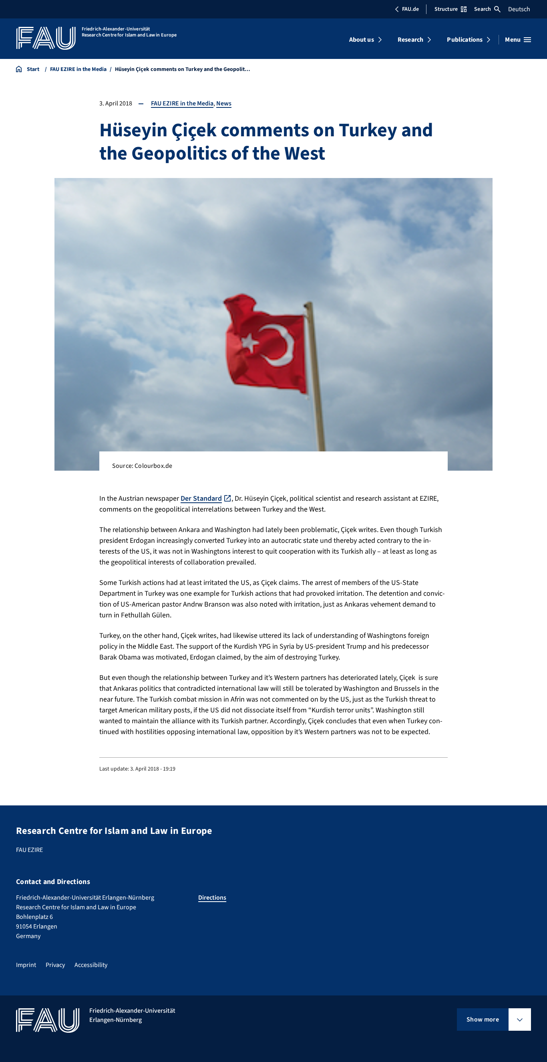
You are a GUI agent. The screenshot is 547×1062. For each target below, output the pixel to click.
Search (482, 9)
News (223, 103)
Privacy (55, 965)
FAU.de (410, 9)
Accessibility (90, 965)
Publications (465, 39)
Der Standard (201, 499)
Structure (446, 9)
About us (361, 39)
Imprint (26, 965)
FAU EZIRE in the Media (182, 103)
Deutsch (519, 9)
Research (410, 39)
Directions (212, 897)
